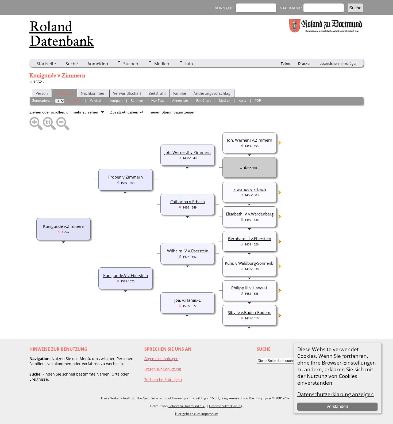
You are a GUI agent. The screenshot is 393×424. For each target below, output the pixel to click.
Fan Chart (203, 100)
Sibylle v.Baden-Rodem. (249, 312)
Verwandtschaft (127, 93)
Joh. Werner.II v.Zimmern (187, 152)
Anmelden (97, 64)
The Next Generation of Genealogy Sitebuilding (171, 398)
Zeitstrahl (157, 93)
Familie (179, 93)
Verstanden (337, 406)
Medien (161, 64)
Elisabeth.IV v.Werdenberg (249, 214)
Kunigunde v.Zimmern (63, 226)
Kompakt (115, 100)
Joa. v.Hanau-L (187, 300)
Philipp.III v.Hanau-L (249, 287)
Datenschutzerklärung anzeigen (335, 394)
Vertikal (95, 100)
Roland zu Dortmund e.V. (186, 406)
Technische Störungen (163, 379)
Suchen (130, 64)
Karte (242, 100)
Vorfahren (64, 93)
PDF (258, 100)
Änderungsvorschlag (212, 93)
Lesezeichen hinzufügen (338, 63)
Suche (72, 64)
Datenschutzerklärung (225, 406)
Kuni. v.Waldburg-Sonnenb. (250, 263)
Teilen (285, 63)
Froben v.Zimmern (125, 177)
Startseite (46, 64)
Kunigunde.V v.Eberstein (125, 275)
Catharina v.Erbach (187, 201)
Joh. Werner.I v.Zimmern (249, 140)
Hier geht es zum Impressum (196, 413)
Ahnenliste (180, 100)
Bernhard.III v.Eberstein (249, 238)
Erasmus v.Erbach (249, 189)
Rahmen (137, 100)
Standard (75, 100)
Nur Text (157, 100)
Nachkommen (93, 93)
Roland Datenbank (61, 34)
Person (42, 93)
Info (189, 64)
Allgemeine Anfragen (161, 358)
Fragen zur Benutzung (162, 369)
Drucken (304, 63)
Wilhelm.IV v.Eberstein (187, 250)
